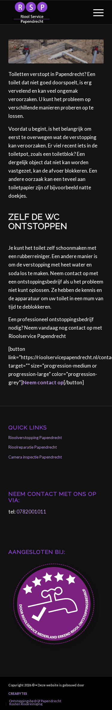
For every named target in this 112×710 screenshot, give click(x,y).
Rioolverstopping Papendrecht (35, 437)
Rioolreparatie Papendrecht (32, 447)
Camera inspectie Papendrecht (35, 457)
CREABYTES (17, 693)
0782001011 (31, 511)
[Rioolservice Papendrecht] (46, 12)
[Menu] (95, 12)
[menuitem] (95, 12)
